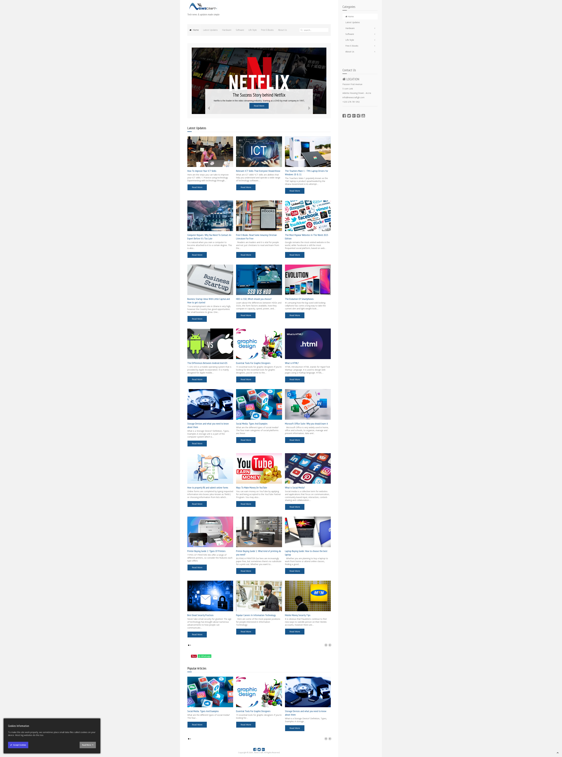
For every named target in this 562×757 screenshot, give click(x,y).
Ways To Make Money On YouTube (251, 487)
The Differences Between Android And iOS (207, 363)
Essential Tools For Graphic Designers (253, 363)
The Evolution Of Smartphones (299, 299)
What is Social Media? (295, 487)
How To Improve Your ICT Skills (201, 171)
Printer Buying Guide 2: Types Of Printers (206, 551)
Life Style (349, 39)
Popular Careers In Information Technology (256, 615)
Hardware (350, 28)
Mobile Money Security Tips (297, 615)
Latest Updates (352, 22)
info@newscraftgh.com (353, 97)
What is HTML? (292, 363)
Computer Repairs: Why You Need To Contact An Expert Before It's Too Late (209, 236)
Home (350, 16)
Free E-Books (351, 45)
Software (349, 34)
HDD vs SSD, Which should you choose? (254, 299)
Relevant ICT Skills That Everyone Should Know (258, 171)
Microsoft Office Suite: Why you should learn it (306, 423)
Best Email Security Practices (200, 615)
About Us (349, 51)
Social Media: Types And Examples (252, 423)
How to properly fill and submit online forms (207, 487)
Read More (259, 105)
